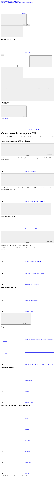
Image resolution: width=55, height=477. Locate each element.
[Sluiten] (12, 31)
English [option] (5, 103)
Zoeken (2, 66)
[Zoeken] (40, 61)
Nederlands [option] (6, 102)
